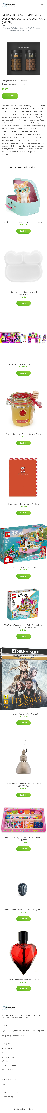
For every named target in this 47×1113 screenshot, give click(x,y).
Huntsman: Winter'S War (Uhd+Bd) (23, 714)
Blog (3, 1084)
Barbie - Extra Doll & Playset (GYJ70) (23, 364)
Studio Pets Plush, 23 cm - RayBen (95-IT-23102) (23, 222)
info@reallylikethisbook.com (13, 1036)
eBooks (5, 1061)
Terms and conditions (10, 1092)
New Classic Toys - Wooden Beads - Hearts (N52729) (23, 838)
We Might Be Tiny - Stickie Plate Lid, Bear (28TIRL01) (23, 293)
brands (4, 1053)
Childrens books (8, 1057)
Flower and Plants (9, 1065)
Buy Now (10, 96)
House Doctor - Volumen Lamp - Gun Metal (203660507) (24, 785)
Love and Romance (20, 81)
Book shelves (7, 1048)
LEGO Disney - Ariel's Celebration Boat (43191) (24, 567)
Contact (5, 1088)
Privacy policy (7, 1097)
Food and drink (8, 1069)
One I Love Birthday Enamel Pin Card (23, 504)
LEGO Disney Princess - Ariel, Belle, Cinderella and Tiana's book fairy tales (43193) (23, 626)
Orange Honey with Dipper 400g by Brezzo (23, 434)
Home (4, 26)
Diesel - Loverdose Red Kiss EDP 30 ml (23, 980)
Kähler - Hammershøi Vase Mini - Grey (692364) (23, 910)
